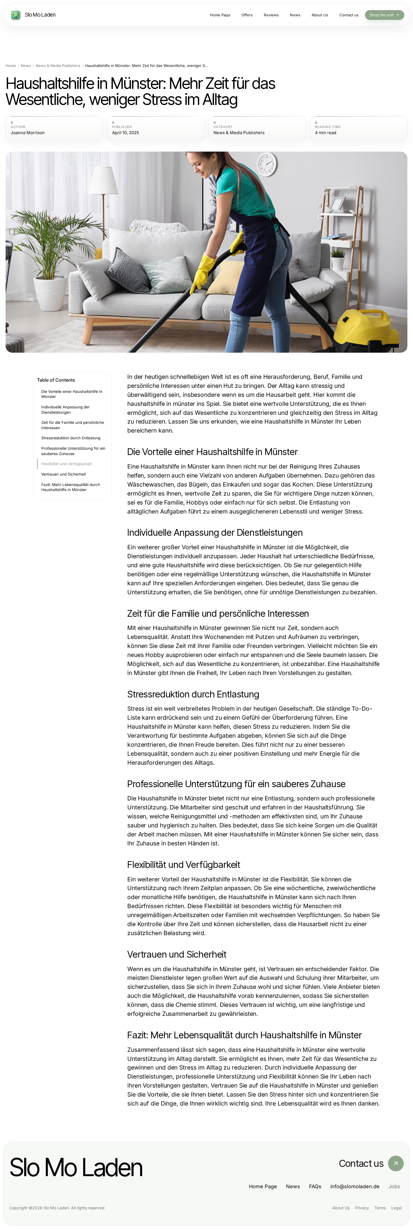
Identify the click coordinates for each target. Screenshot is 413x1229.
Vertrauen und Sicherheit (63, 474)
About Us (341, 1207)
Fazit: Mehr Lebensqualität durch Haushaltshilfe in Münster (70, 487)
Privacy (362, 1207)
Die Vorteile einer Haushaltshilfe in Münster (71, 394)
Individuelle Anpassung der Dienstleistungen (65, 410)
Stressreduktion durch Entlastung (70, 438)
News (26, 66)
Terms (380, 1207)
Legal (396, 1207)
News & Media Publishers (58, 66)
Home (11, 66)
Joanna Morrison (28, 132)
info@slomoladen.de (355, 1186)
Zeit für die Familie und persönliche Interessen (72, 425)
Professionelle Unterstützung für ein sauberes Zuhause (73, 451)
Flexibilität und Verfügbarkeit (66, 464)
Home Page (263, 1186)
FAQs (315, 1186)
